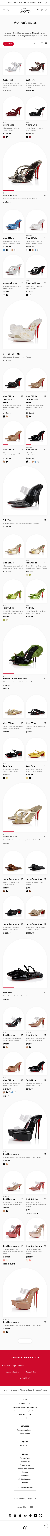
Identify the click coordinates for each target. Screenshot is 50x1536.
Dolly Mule (31, 1080)
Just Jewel (8, 80)
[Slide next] (22, 63)
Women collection (12, 1372)
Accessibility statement (25, 1469)
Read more (43, 36)
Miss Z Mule (8, 238)
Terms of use (25, 1462)
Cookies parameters (25, 1488)
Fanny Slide (31, 562)
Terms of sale (25, 1458)
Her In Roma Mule (11, 879)
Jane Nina (7, 766)
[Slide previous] (5, 63)
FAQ (25, 1418)
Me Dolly (30, 608)
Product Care (25, 1434)
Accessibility (21, 1507)
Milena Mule (8, 125)
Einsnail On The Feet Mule (15, 678)
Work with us (25, 1446)
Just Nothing (9, 1035)
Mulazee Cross (10, 195)
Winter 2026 (28, 3)
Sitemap (25, 1472)
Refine (9, 44)
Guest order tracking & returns (25, 1411)
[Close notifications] (46, 2)
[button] (45, 1525)
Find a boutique (25, 1414)
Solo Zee (7, 520)
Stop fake (25, 1476)
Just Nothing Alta (11, 1154)
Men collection (31, 1372)
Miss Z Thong (9, 723)
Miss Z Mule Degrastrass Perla (9, 399)
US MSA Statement (25, 1479)
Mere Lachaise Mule (12, 354)
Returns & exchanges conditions (25, 1407)
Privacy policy (25, 1465)
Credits (25, 1483)
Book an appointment (25, 1430)
